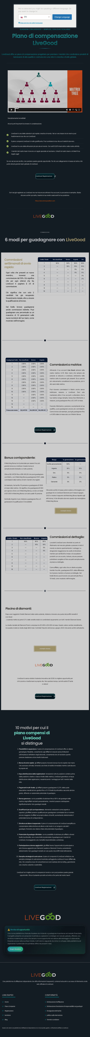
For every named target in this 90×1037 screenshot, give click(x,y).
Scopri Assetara (15, 949)
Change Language (62, 17)
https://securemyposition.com (45, 201)
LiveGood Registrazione (44, 176)
